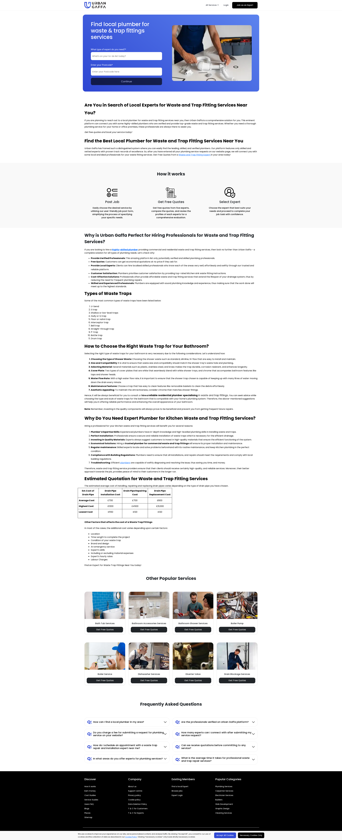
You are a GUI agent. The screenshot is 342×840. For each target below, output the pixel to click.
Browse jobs (177, 791)
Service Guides (91, 799)
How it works (90, 786)
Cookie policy (134, 799)
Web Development (224, 804)
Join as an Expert (245, 5)
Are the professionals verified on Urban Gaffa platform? (212, 722)
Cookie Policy (131, 837)
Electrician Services (224, 795)
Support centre (135, 791)
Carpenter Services (224, 791)
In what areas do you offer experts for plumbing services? (125, 759)
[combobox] (126, 56)
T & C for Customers (137, 808)
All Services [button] (211, 5)
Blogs (86, 808)
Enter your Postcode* (102, 64)
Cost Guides (90, 795)
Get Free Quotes (105, 629)
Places (87, 813)
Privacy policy (134, 795)
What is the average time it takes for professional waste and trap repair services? (212, 759)
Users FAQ (89, 804)
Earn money (90, 791)
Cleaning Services (223, 813)
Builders (218, 799)
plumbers (125, 462)
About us (132, 786)
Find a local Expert (180, 786)
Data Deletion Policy (137, 804)
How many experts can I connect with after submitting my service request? (213, 734)
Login (226, 5)
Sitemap (88, 817)
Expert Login (177, 795)
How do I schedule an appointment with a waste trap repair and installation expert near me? (122, 747)
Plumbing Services (223, 786)
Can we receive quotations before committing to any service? (210, 747)
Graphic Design (222, 808)
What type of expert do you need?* (108, 49)
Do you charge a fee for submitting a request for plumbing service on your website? (125, 734)
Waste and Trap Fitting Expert (195, 154)
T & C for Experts (136, 813)
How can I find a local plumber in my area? (115, 722)
